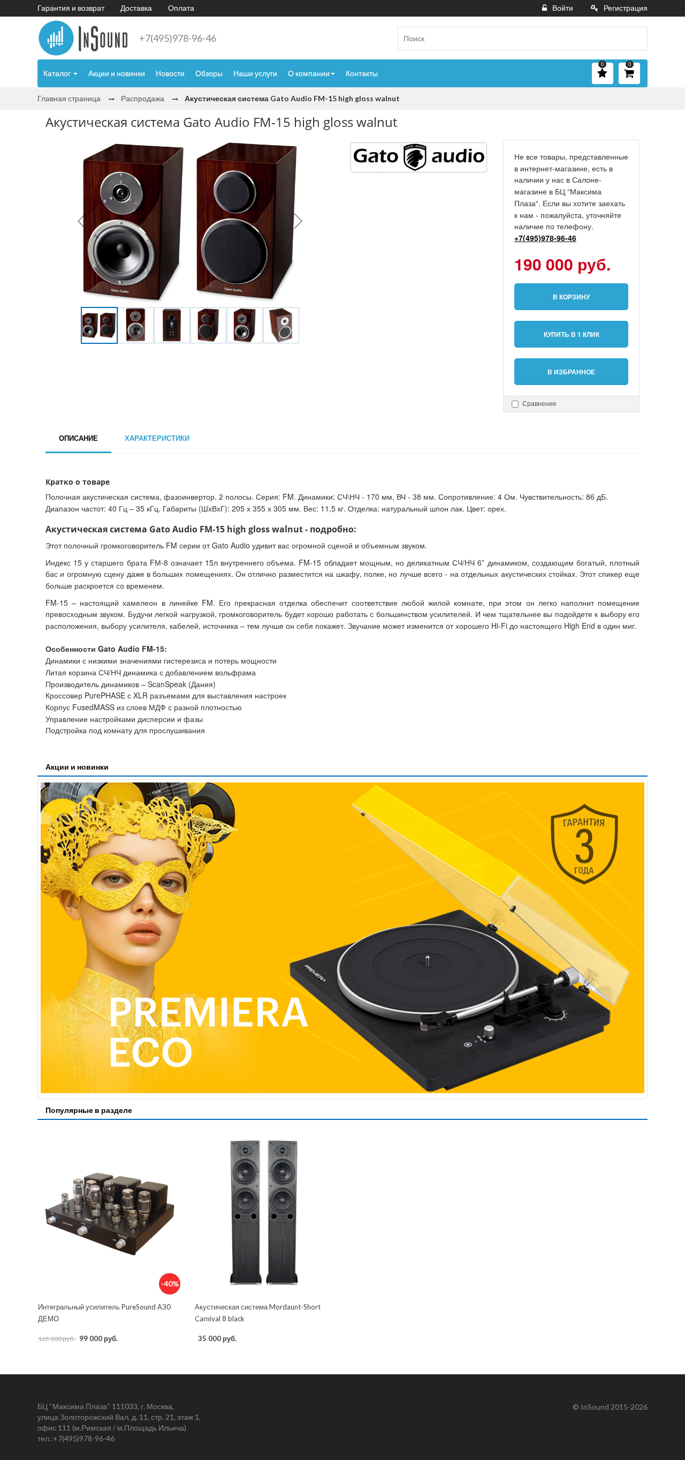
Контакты (362, 73)
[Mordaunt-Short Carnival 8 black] (264, 1212)
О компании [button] (309, 73)
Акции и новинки (116, 73)
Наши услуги (255, 73)
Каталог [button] (57, 73)
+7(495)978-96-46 (177, 38)
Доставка (136, 7)
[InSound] (82, 38)
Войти (562, 7)
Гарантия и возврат (70, 7)
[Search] (635, 38)
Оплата (181, 7)
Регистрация (626, 7)
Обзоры (209, 73)
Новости (170, 73)
